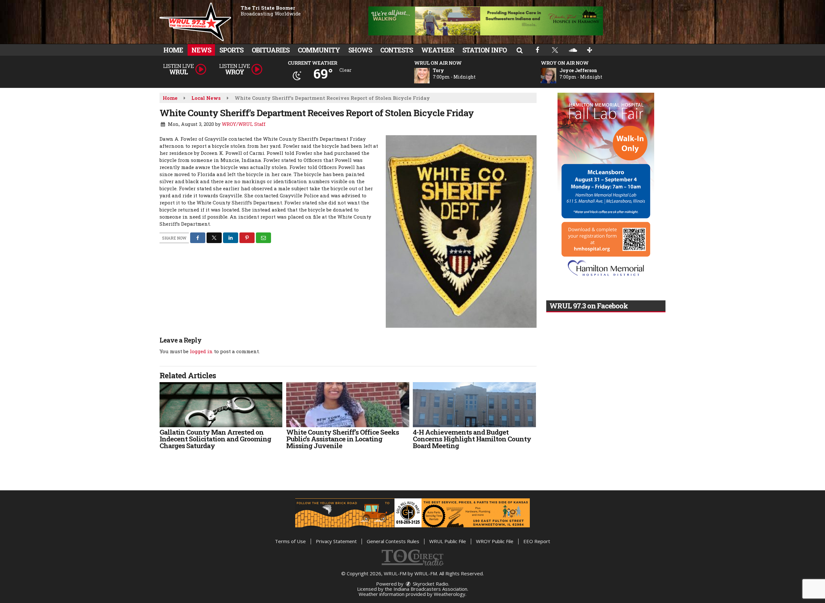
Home (173, 50)
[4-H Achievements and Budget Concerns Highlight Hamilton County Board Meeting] (474, 404)
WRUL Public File (447, 541)
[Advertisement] (485, 20)
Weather (437, 50)
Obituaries (270, 50)
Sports (231, 50)
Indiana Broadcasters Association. (430, 589)
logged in (201, 351)
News (201, 50)
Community (319, 50)
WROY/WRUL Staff (244, 124)
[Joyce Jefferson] (556, 75)
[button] (519, 50)
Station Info (484, 50)
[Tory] (429, 75)
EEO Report (536, 541)
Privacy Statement (336, 541)
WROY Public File (494, 541)
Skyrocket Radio (430, 583)
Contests (396, 50)
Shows (360, 50)
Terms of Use (290, 541)
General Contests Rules (393, 541)
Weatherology (449, 594)
